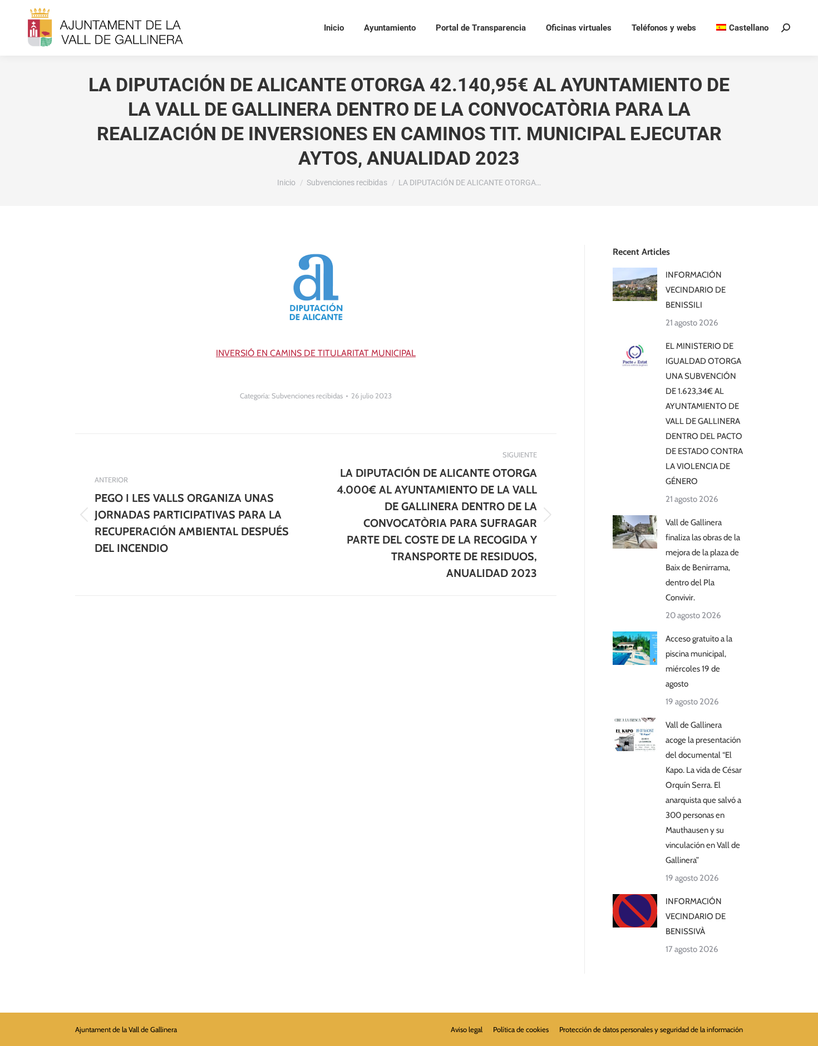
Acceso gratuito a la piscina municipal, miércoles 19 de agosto (699, 661)
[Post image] (635, 284)
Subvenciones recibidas (307, 395)
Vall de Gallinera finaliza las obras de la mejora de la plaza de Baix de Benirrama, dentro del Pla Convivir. (703, 560)
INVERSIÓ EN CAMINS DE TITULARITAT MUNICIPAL (316, 353)
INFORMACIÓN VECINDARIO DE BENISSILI (696, 290)
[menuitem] (742, 28)
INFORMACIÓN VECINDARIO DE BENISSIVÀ (696, 916)
